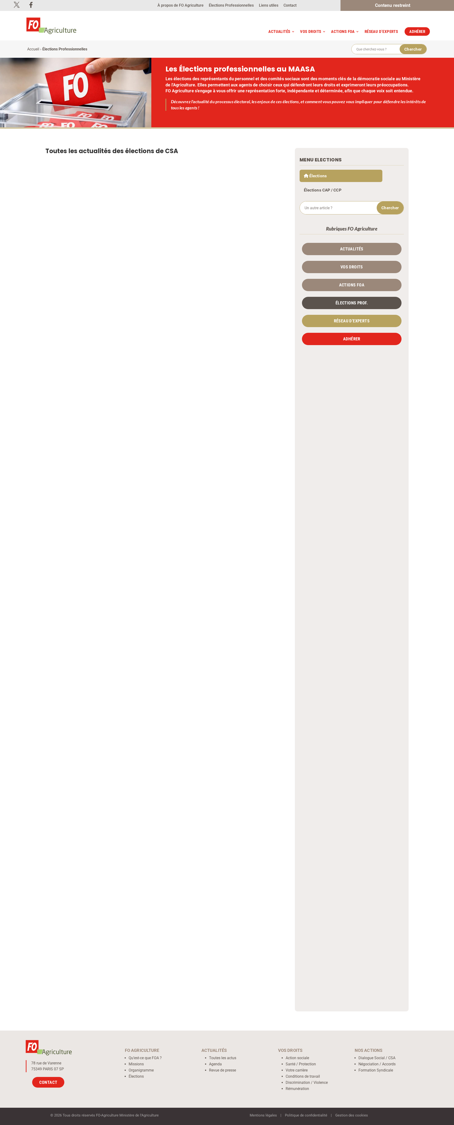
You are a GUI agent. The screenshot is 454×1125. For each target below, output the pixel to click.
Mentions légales (263, 1115)
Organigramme (141, 1070)
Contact (290, 6)
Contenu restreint (392, 6)
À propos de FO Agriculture (180, 6)
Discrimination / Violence (307, 1082)
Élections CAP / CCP (322, 190)
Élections (136, 1076)
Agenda (215, 1064)
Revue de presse (222, 1070)
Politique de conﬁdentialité (306, 1115)
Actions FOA (342, 31)
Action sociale (297, 1058)
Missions (136, 1064)
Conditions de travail (303, 1076)
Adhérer (417, 31)
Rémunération (297, 1088)
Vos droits (310, 31)
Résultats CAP (87, 750)
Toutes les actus (222, 1058)
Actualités (279, 31)
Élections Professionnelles (231, 6)
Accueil (33, 49)
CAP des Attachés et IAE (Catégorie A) (93, 742)
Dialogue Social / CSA (376, 1058)
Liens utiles (268, 6)
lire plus (265, 348)
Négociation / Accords (377, 1064)
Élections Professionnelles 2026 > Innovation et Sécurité (112, 531)
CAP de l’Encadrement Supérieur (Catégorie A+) (104, 959)
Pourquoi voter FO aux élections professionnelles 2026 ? (112, 321)
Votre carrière (297, 1070)
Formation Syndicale (375, 1070)
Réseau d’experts (381, 31)
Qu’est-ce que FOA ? (145, 1058)
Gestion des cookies (351, 1115)
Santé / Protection (301, 1064)
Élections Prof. (352, 303)
